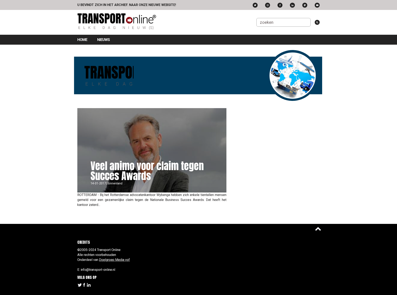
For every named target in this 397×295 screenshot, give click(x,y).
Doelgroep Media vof (114, 260)
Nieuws (103, 39)
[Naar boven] (318, 229)
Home (82, 39)
